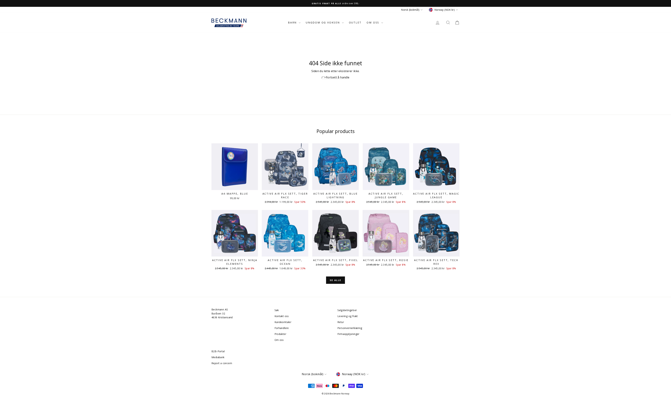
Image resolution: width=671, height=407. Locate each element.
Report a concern (221, 363)
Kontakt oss (282, 316)
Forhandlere (282, 328)
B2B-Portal (218, 351)
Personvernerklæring (349, 328)
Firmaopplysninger (348, 334)
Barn (293, 22)
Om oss (373, 22)
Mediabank (218, 357)
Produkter (280, 334)
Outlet (355, 22)
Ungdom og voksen (323, 22)
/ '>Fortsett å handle (335, 77)
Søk (277, 310)
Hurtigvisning (234, 186)
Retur (340, 322)
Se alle (335, 280)
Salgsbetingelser (347, 310)
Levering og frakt (347, 316)
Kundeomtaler (283, 322)
